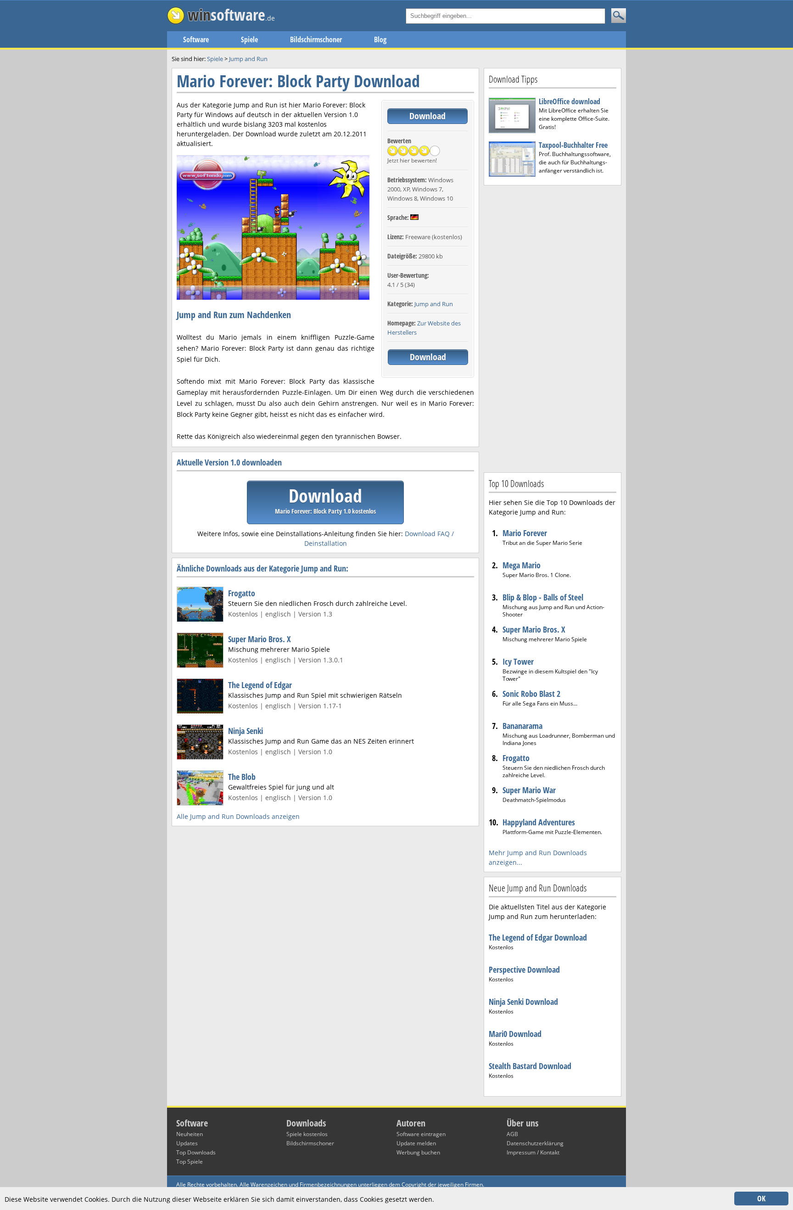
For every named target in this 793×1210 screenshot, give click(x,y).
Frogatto (241, 593)
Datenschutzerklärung (535, 1143)
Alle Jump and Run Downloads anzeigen (238, 816)
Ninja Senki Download (523, 1001)
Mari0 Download (515, 1033)
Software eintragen (421, 1134)
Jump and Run (433, 304)
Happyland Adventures (539, 822)
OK (761, 1198)
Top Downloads (196, 1152)
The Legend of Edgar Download (538, 937)
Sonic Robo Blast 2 (531, 693)
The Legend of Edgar (260, 684)
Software (196, 39)
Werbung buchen (418, 1152)
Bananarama (522, 725)
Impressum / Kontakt (533, 1152)
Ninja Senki (245, 730)
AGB (512, 1134)
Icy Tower (518, 661)
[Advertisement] (552, 327)
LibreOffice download (569, 101)
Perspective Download (524, 969)
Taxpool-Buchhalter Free (573, 145)
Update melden (416, 1143)
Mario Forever (525, 532)
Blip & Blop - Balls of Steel (543, 597)
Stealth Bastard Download (530, 1065)
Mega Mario (522, 565)
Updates (187, 1143)
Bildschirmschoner (316, 39)
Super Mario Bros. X (259, 638)
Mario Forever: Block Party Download (298, 81)
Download (427, 116)
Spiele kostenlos (307, 1134)
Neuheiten (189, 1134)
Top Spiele (189, 1161)
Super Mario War (529, 789)
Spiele (249, 39)
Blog (380, 39)
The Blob (242, 776)
